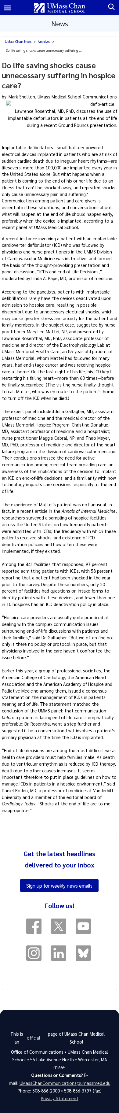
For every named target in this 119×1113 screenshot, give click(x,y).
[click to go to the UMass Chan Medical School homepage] (59, 7)
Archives (44, 41)
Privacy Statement (59, 1098)
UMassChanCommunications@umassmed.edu (65, 1083)
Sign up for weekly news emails (59, 885)
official (33, 1038)
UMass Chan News (18, 41)
